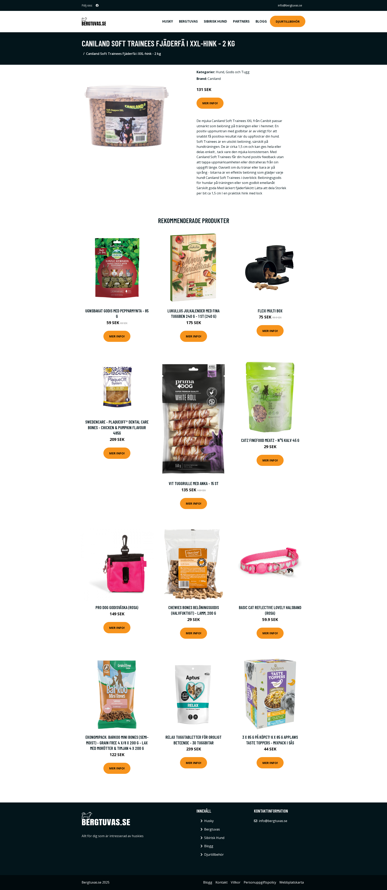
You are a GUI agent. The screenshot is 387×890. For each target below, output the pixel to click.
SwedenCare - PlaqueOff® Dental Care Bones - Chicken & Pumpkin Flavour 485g (117, 427)
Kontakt (221, 882)
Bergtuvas (188, 21)
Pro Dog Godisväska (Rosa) (117, 607)
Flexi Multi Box (270, 310)
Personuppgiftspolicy (260, 882)
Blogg (261, 21)
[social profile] (97, 5)
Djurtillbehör (288, 21)
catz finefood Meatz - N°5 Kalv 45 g (270, 440)
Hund (220, 72)
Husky (167, 21)
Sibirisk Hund (215, 21)
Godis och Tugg (238, 72)
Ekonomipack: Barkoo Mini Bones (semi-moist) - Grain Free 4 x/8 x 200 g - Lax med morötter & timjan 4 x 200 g (117, 743)
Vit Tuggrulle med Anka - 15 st (193, 483)
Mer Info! (210, 103)
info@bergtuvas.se (290, 5)
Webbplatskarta (291, 882)
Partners (241, 21)
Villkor (235, 882)
